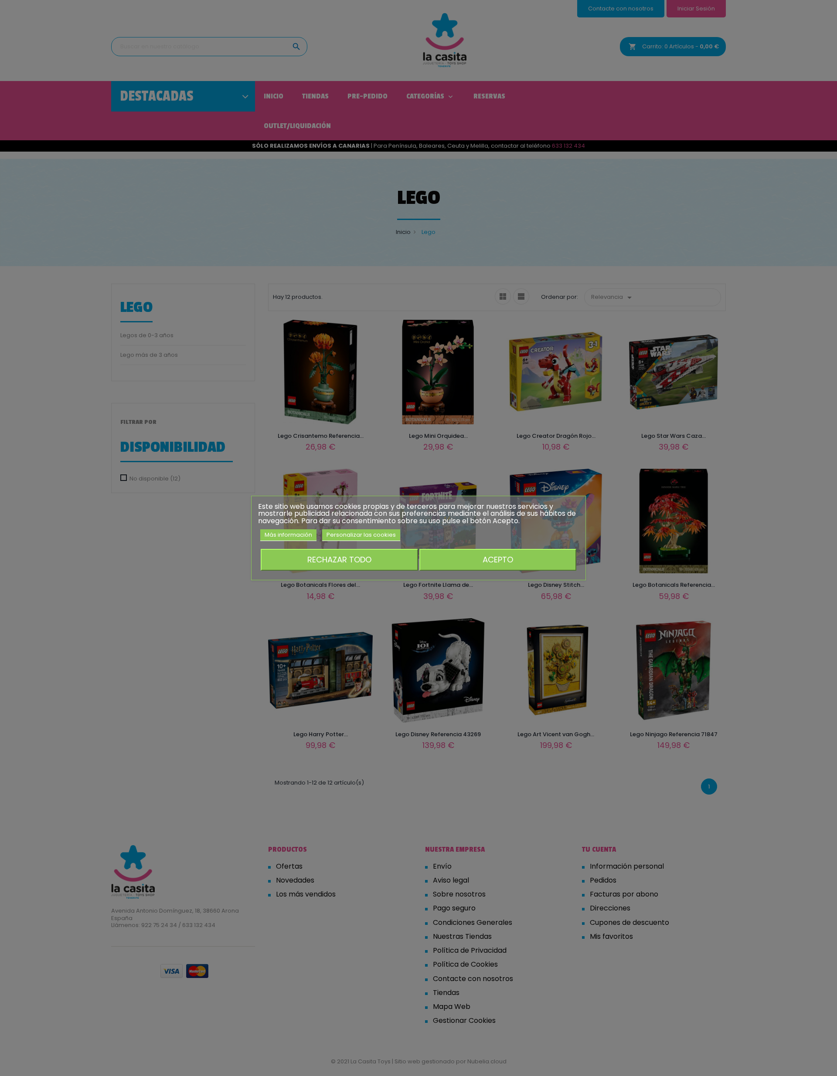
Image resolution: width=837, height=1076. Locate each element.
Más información (288, 535)
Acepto (498, 559)
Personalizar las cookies (361, 535)
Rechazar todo (339, 559)
